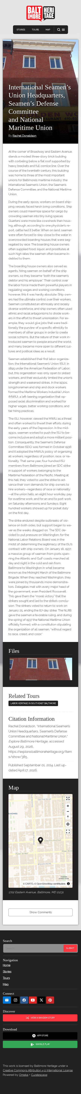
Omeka (23, 1075)
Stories (21, 29)
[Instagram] (15, 1000)
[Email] (7, 1000)
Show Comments (41, 912)
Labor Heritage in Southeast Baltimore (33, 703)
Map (48, 29)
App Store (42, 1035)
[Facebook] (24, 1000)
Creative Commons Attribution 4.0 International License (38, 1070)
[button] (61, 29)
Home (6, 965)
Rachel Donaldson (24, 135)
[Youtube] (33, 1000)
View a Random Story (43, 1018)
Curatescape (39, 1075)
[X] (41, 1000)
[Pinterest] (50, 1000)
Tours (35, 29)
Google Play (43, 1044)
